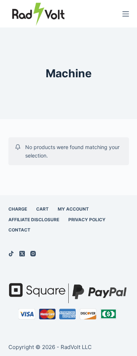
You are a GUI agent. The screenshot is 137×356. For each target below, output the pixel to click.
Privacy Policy (87, 219)
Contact (19, 230)
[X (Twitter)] (22, 253)
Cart (42, 209)
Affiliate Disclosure (33, 219)
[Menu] (125, 14)
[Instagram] (33, 253)
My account (73, 209)
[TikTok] (11, 253)
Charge (17, 209)
